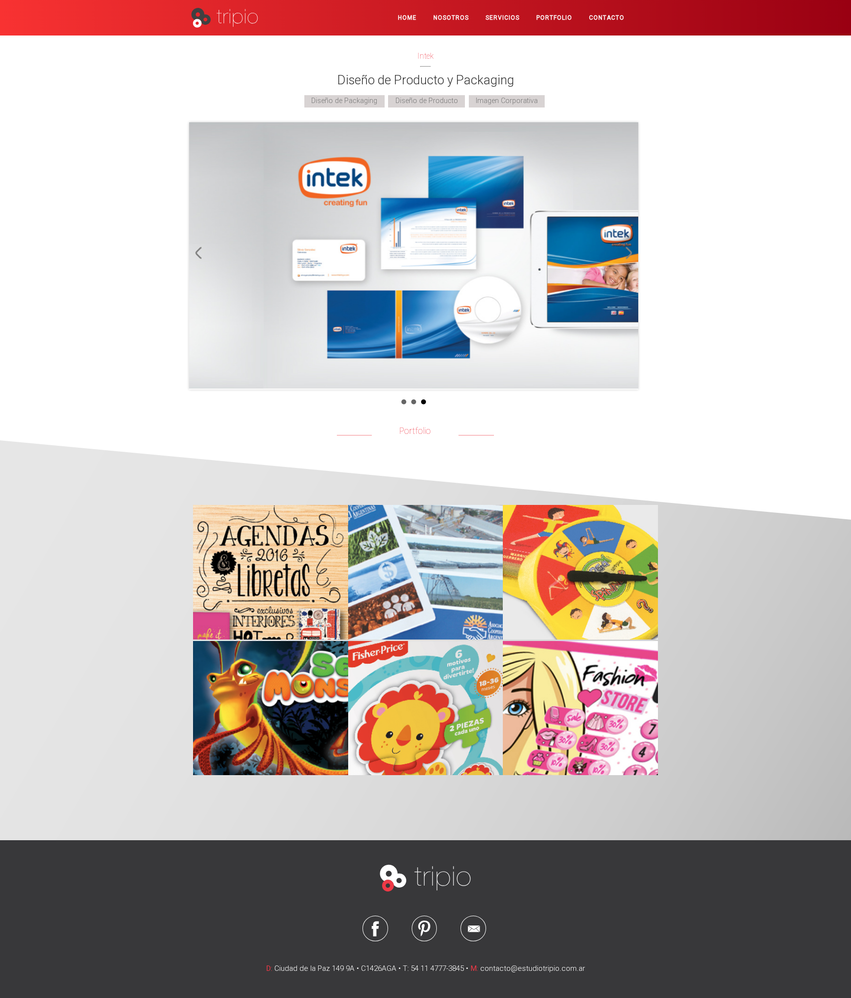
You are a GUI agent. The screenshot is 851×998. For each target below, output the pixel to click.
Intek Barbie (577, 705)
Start (625, 401)
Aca (423, 568)
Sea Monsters (268, 705)
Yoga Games (577, 568)
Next (626, 253)
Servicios (503, 17)
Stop (633, 401)
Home (407, 17)
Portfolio (554, 17)
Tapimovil (423, 705)
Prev (201, 253)
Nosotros (451, 17)
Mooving (268, 568)
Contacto (606, 17)
